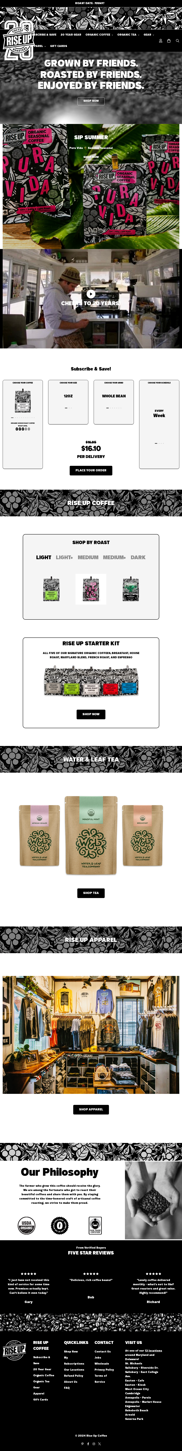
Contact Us (103, 1352)
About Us (70, 1382)
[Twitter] (99, 1443)
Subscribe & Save (43, 35)
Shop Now (91, 714)
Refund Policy (73, 1376)
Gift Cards (58, 46)
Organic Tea (126, 35)
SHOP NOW (91, 101)
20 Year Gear (71, 35)
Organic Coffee (97, 35)
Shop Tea (91, 893)
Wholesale (102, 1364)
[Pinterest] (82, 1443)
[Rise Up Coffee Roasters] (14, 40)
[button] (169, 41)
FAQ (67, 1388)
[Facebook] (88, 1443)
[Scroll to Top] (175, 1432)
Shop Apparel (91, 1109)
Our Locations (74, 1370)
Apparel (36, 46)
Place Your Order (91, 470)
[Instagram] (93, 1443)
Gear (147, 35)
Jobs (98, 1358)
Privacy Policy (104, 1370)
